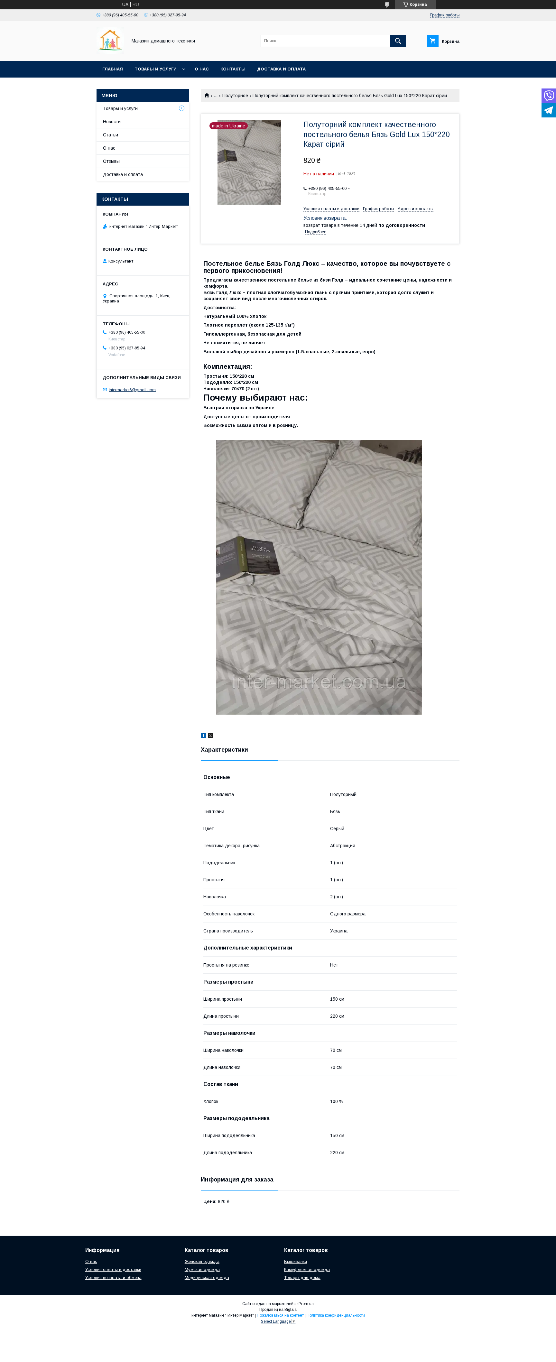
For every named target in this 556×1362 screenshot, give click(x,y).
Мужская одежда (202, 1269)
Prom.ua (306, 1304)
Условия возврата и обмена (113, 1277)
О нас (202, 69)
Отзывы (111, 161)
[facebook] (203, 736)
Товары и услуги (155, 69)
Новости (112, 121)
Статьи (110, 134)
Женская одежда (202, 1261)
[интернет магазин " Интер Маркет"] (110, 52)
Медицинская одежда (207, 1277)
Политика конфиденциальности (336, 1315)
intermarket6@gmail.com (132, 389)
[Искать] (398, 41)
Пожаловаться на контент (280, 1315)
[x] (210, 736)
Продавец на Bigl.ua (278, 1309)
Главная (112, 69)
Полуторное (235, 95)
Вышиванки (295, 1261)
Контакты (233, 69)
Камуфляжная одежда (307, 1269)
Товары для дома (302, 1277)
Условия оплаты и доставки (113, 1269)
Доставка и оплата (281, 69)
